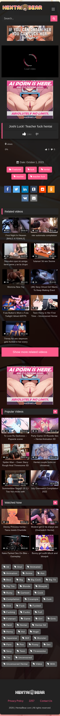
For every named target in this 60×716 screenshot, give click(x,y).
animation (11, 573)
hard (9, 625)
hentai (47, 169)
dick (8, 605)
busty (9, 592)
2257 (31, 701)
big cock (36, 579)
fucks (26, 612)
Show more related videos (30, 352)
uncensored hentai (17, 664)
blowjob (42, 586)
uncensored (25, 657)
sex (48, 644)
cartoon (25, 592)
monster (41, 638)
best (8, 579)
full (40, 612)
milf (27, 638)
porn (9, 644)
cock (40, 592)
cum (49, 599)
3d (7, 567)
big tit (52, 579)
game (27, 618)
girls (53, 618)
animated (35, 567)
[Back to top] (50, 707)
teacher (20, 176)
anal (19, 567)
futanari (11, 618)
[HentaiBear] (25, 8)
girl (40, 618)
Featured (16, 169)
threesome (39, 651)
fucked (37, 605)
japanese (11, 638)
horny (9, 631)
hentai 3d (40, 625)
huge (36, 631)
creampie (33, 599)
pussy (35, 644)
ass (42, 573)
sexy (9, 651)
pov (22, 644)
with (52, 664)
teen (22, 651)
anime (29, 573)
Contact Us (46, 701)
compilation (13, 599)
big (21, 579)
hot (23, 631)
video (39, 664)
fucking (10, 612)
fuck (32, 169)
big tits (10, 586)
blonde (26, 586)
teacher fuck (39, 176)
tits (8, 657)
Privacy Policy (15, 701)
